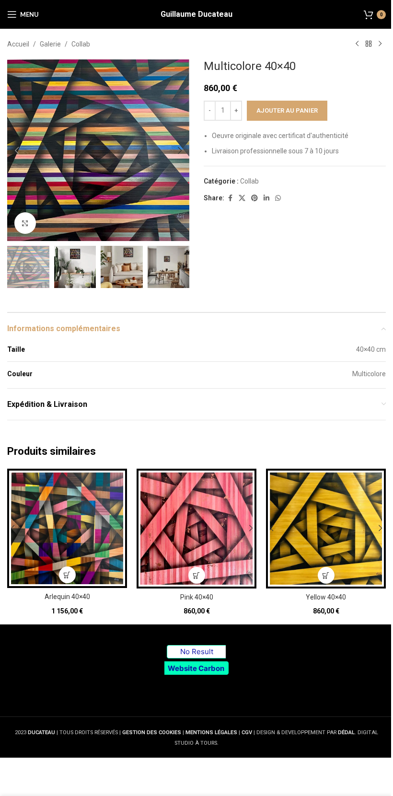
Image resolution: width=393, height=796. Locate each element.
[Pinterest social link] (254, 198)
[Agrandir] (25, 223)
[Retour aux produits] (368, 44)
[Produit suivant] (380, 44)
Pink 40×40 (196, 597)
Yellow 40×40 (326, 597)
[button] (16, 150)
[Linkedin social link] (266, 198)
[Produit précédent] (357, 44)
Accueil (18, 44)
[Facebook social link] (230, 198)
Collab (80, 44)
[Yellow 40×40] (326, 528)
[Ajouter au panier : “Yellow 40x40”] (326, 575)
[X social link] (242, 198)
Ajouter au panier (287, 110)
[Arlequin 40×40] (67, 528)
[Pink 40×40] (196, 528)
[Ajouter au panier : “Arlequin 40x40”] (67, 574)
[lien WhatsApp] (278, 198)
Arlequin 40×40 (67, 596)
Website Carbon (196, 668)
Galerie (50, 44)
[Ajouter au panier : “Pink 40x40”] (196, 575)
